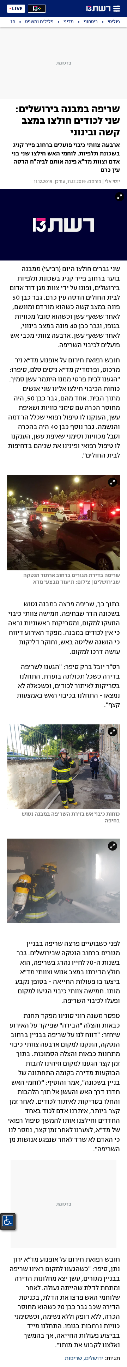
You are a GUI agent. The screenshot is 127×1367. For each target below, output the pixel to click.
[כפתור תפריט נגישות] (7, 1220)
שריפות (73, 1358)
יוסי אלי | (110, 182)
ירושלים (94, 1358)
